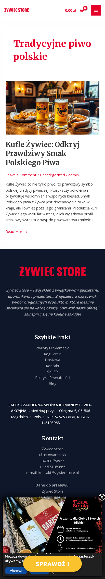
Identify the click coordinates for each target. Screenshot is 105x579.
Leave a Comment (21, 174)
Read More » (17, 231)
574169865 (56, 466)
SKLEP (52, 371)
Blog (53, 383)
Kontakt (52, 365)
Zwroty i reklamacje (52, 347)
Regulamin (52, 353)
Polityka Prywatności (52, 377)
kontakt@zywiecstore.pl (58, 472)
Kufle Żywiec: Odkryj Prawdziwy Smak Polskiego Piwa (43, 153)
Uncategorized (52, 174)
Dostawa (52, 359)
